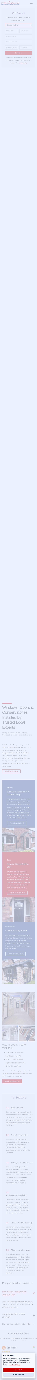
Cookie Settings (14, 1365)
